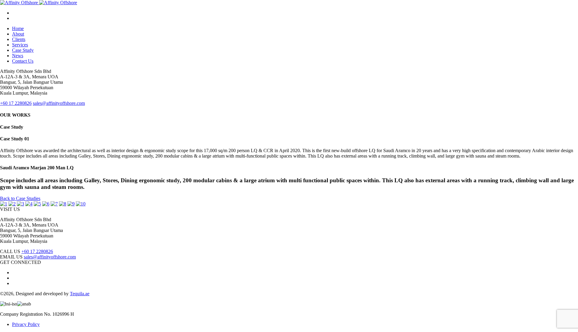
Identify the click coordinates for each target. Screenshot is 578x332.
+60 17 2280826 (37, 251)
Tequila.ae (79, 293)
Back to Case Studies (20, 198)
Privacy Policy (26, 324)
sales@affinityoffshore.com (50, 256)
